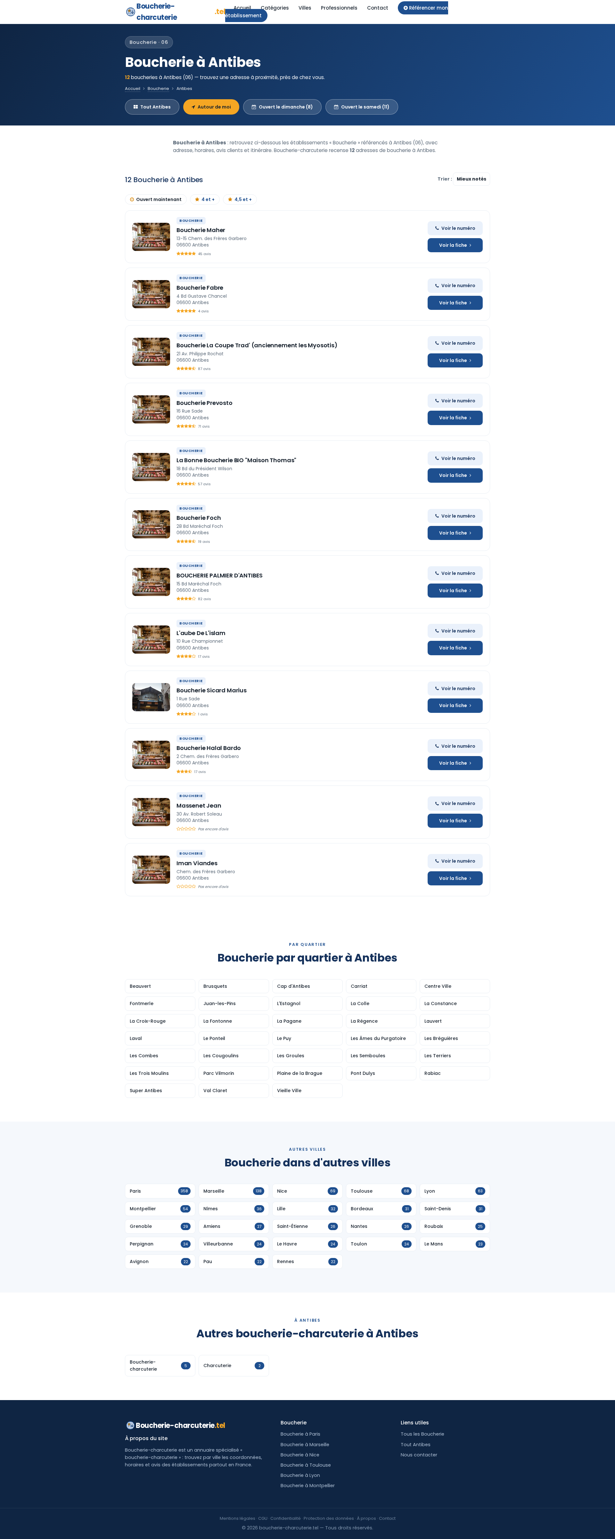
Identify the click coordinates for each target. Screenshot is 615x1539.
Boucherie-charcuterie (180, 11)
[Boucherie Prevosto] (151, 409)
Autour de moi (214, 107)
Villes (305, 7)
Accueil (242, 7)
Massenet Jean (198, 806)
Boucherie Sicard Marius (211, 690)
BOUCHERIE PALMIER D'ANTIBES (219, 575)
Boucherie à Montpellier (308, 1485)
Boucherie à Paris (300, 1434)
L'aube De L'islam (201, 633)
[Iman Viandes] (151, 870)
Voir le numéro (458, 228)
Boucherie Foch (198, 518)
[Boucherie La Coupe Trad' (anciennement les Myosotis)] (151, 352)
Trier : (445, 179)
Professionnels (339, 7)
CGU (262, 1518)
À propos (366, 1518)
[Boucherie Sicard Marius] (151, 697)
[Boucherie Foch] (151, 524)
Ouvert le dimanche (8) (286, 107)
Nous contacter (419, 1455)
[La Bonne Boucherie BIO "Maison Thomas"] (151, 467)
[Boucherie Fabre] (151, 294)
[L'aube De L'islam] (151, 639)
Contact (377, 7)
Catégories (275, 7)
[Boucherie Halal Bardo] (151, 755)
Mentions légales (237, 1518)
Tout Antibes (155, 107)
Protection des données (329, 1518)
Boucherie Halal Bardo (208, 748)
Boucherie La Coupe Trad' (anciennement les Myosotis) (257, 345)
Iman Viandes (196, 863)
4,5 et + (243, 199)
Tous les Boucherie (422, 1434)
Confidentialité (285, 1518)
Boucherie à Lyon (300, 1475)
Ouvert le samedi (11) (365, 107)
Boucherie (158, 88)
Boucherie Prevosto (204, 403)
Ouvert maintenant (159, 199)
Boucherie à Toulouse (306, 1465)
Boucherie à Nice (300, 1455)
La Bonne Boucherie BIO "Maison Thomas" (236, 460)
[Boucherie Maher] (151, 237)
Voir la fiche (453, 245)
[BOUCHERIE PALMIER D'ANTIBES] (151, 582)
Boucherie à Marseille (305, 1444)
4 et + (208, 199)
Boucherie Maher (200, 230)
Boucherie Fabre (199, 288)
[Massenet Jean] (151, 812)
